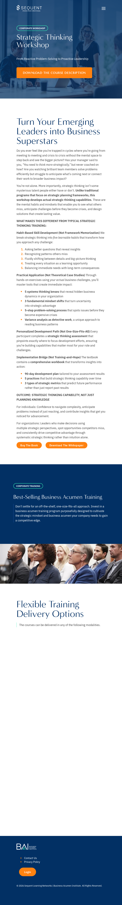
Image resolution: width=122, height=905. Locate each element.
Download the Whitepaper (66, 445)
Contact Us (30, 858)
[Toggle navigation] (103, 8)
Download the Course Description (54, 73)
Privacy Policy (32, 861)
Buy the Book (29, 445)
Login (27, 872)
